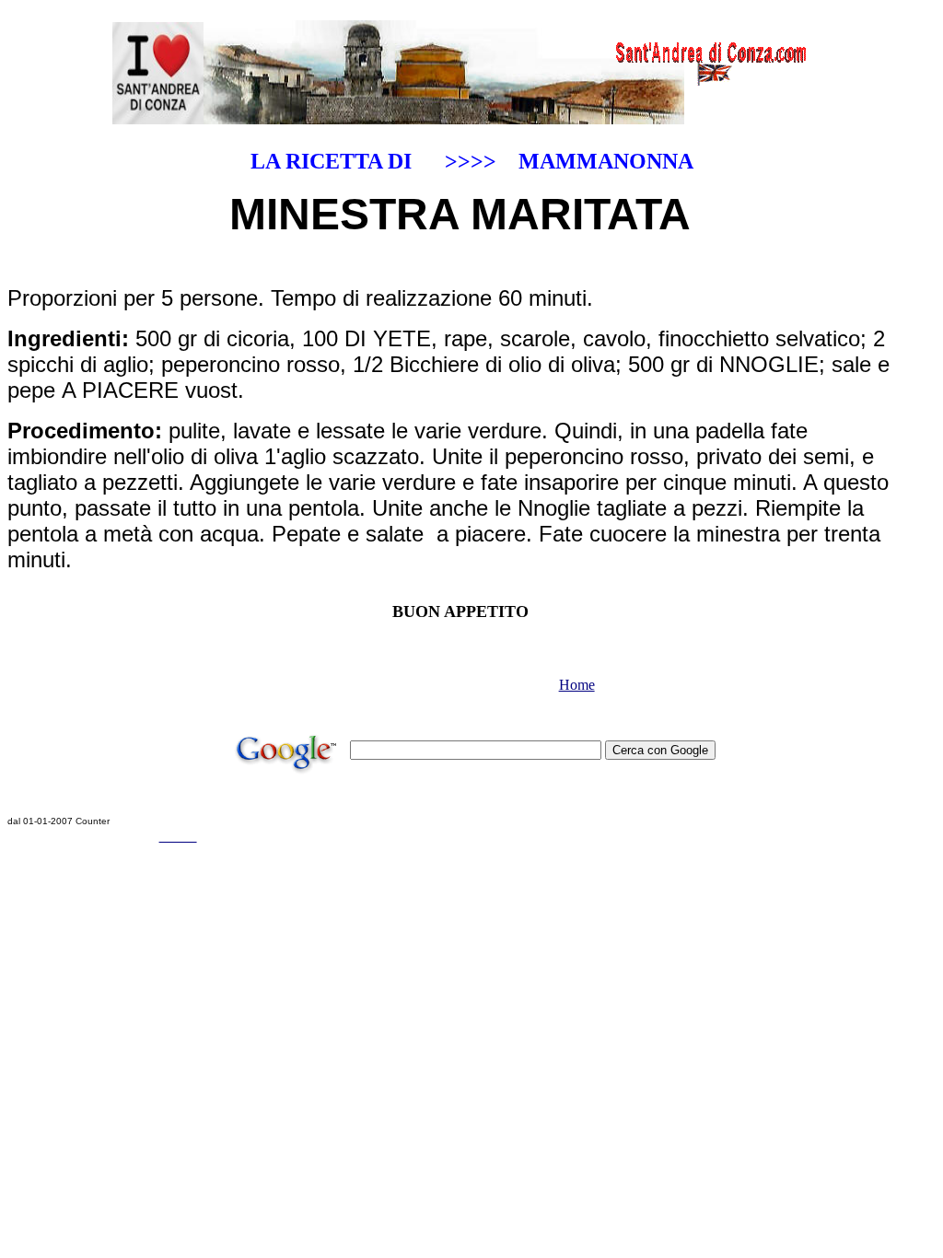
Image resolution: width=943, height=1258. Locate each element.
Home (577, 685)
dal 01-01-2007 (40, 821)
